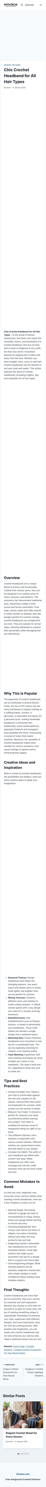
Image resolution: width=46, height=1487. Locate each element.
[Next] (39, 1426)
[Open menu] (41, 5)
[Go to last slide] (7, 1426)
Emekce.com (23, 1474)
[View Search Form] (22, 5)
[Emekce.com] (11, 5)
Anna (8, 88)
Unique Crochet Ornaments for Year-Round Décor (10, 1372)
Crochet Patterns (12, 65)
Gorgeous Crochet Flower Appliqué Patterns (34, 1370)
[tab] (18, 1453)
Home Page (19, 1346)
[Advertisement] (23, 33)
